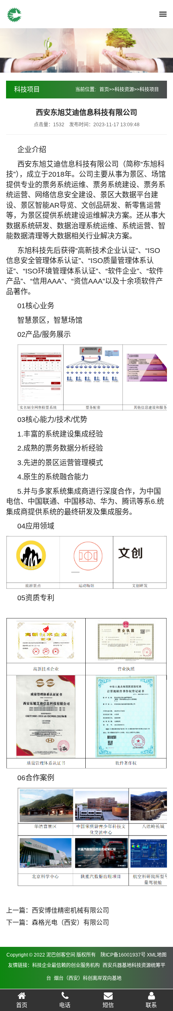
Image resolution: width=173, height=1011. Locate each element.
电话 (64, 1005)
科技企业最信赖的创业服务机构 (66, 965)
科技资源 (124, 89)
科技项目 (149, 89)
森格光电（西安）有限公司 (70, 922)
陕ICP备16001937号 (123, 955)
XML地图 (157, 955)
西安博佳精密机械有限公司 (70, 910)
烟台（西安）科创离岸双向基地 (88, 978)
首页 (104, 89)
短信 (108, 1005)
